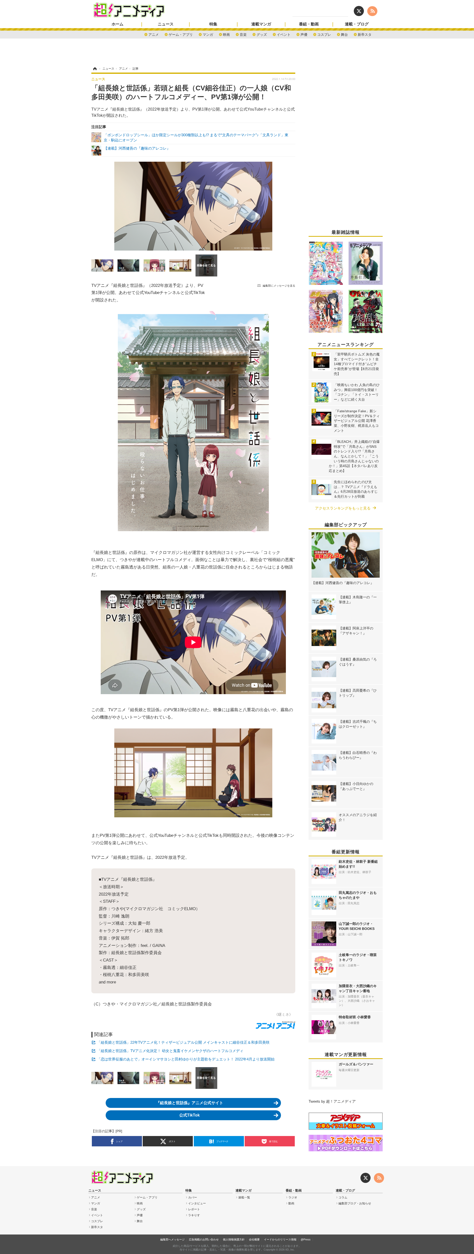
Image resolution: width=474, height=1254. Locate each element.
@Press (306, 1239)
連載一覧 (244, 1197)
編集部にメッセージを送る (279, 285)
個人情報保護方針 (234, 1239)
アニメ (153, 34)
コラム (342, 1197)
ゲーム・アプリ (181, 34)
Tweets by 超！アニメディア (332, 1101)
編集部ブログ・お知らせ (354, 1203)
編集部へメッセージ (172, 1239)
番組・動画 (309, 24)
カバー (192, 1197)
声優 (303, 34)
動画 (291, 1203)
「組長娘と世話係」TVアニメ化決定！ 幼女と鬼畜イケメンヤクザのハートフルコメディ (170, 1051)
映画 (226, 34)
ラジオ (292, 1197)
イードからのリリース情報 (280, 1239)
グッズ (262, 34)
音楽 (243, 34)
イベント (284, 34)
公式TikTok (189, 1115)
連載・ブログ (357, 24)
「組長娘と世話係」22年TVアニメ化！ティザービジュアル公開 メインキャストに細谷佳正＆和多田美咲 (183, 1042)
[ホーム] (94, 68)
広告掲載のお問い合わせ (204, 1239)
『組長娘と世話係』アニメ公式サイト (189, 1103)
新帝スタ (365, 34)
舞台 (344, 34)
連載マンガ (261, 24)
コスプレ (324, 34)
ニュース (166, 24)
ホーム (117, 24)
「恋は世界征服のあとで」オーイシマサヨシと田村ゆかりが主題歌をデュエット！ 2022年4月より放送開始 (186, 1059)
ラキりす (194, 1215)
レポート (194, 1209)
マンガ (208, 34)
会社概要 (254, 1239)
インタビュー (197, 1203)
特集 (213, 24)
